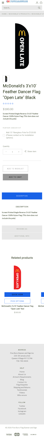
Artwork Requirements (22, 377)
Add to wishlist (15, 169)
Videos (22, 392)
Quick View (17, 294)
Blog (22, 379)
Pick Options (17, 301)
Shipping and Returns (22, 387)
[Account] (37, 2)
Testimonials (22, 390)
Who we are (22, 395)
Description (22, 196)
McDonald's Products (19, 14)
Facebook (22, 408)
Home (4, 14)
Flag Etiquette (22, 385)
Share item (31, 151)
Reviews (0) (22, 229)
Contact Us (22, 382)
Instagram (22, 411)
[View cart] (41, 2)
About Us (22, 374)
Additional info (22, 236)
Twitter (22, 406)
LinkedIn (22, 414)
